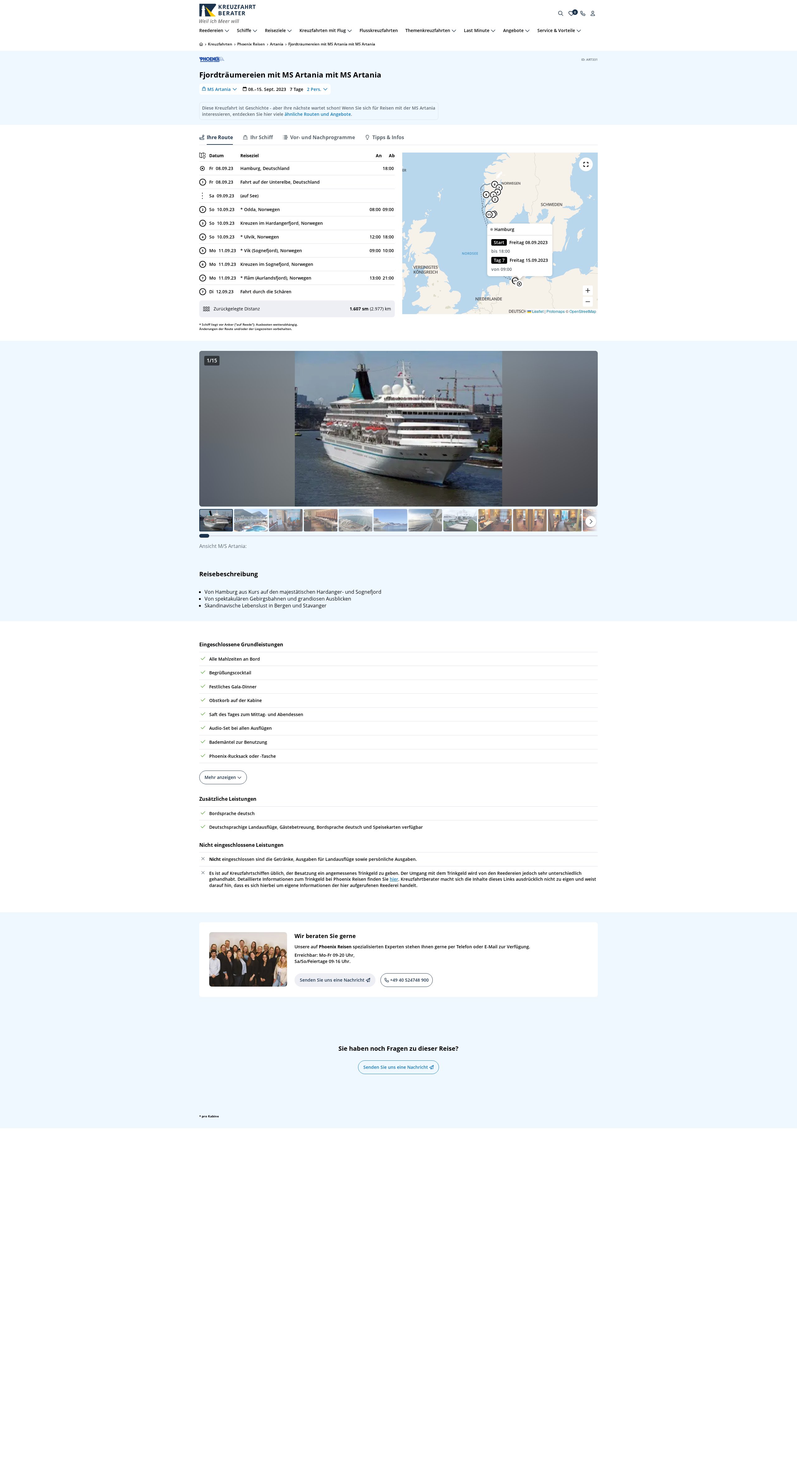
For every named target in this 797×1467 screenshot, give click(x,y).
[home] (201, 44)
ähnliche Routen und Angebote (318, 114)
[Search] (560, 13)
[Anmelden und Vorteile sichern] (593, 13)
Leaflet (537, 311)
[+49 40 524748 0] (583, 13)
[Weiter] (591, 521)
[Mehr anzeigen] (226, 30)
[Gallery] (398, 429)
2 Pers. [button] (314, 89)
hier (394, 879)
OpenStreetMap (582, 311)
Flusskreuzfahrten (379, 30)
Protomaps (555, 311)
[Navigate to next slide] (586, 428)
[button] (519, 284)
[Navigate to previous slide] (210, 428)
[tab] (216, 137)
